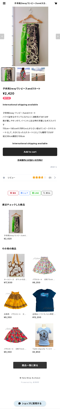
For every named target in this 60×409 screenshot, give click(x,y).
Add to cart (30, 151)
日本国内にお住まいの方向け (30, 160)
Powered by (27, 382)
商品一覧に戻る (30, 365)
